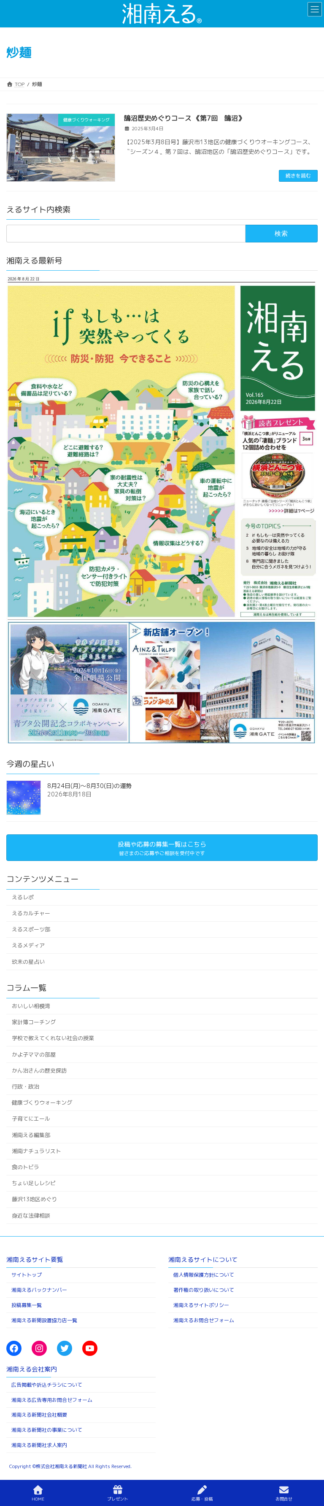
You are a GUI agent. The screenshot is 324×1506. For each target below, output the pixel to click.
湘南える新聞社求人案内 (39, 1445)
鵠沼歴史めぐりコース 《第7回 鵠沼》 (184, 118)
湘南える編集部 (31, 1134)
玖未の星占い (28, 961)
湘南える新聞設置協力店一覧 (44, 1320)
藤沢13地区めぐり (34, 1199)
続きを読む (298, 175)
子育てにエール (31, 1118)
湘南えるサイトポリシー (201, 1305)
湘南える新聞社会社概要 (39, 1415)
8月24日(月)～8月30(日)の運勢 (89, 786)
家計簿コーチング (34, 1022)
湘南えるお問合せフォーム (203, 1320)
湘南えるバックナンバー (39, 1290)
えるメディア (28, 945)
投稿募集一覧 (26, 1305)
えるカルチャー (31, 913)
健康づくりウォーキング (42, 1102)
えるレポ (23, 897)
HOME (38, 1499)
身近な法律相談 (31, 1215)
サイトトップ (26, 1274)
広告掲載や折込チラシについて (46, 1384)
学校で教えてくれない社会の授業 (53, 1038)
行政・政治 (25, 1086)
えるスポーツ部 (31, 929)
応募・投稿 (202, 1499)
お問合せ (283, 1499)
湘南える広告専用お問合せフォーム (51, 1400)
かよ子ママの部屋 (34, 1054)
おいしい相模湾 (31, 1006)
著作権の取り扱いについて (203, 1290)
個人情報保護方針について (203, 1274)
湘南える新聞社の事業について (46, 1429)
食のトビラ (25, 1167)
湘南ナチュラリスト (36, 1150)
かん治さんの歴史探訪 (39, 1070)
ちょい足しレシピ (34, 1183)
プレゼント (117, 1499)
